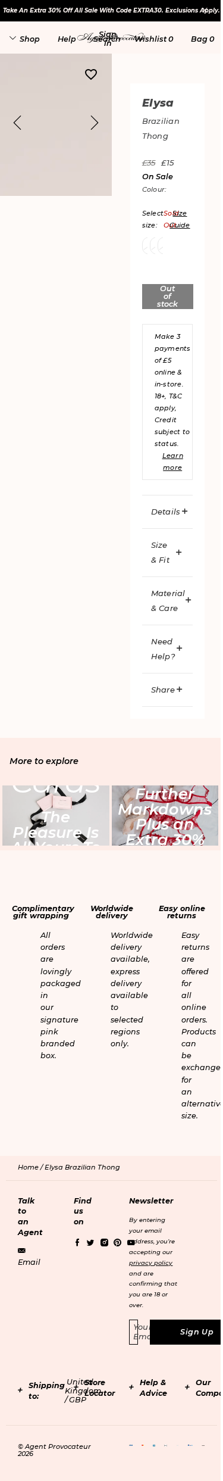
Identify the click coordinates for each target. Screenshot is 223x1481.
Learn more (172, 461)
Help (67, 39)
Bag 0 (202, 39)
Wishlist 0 (153, 39)
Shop (30, 39)
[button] (108, 39)
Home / (31, 1167)
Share (163, 689)
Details (166, 511)
